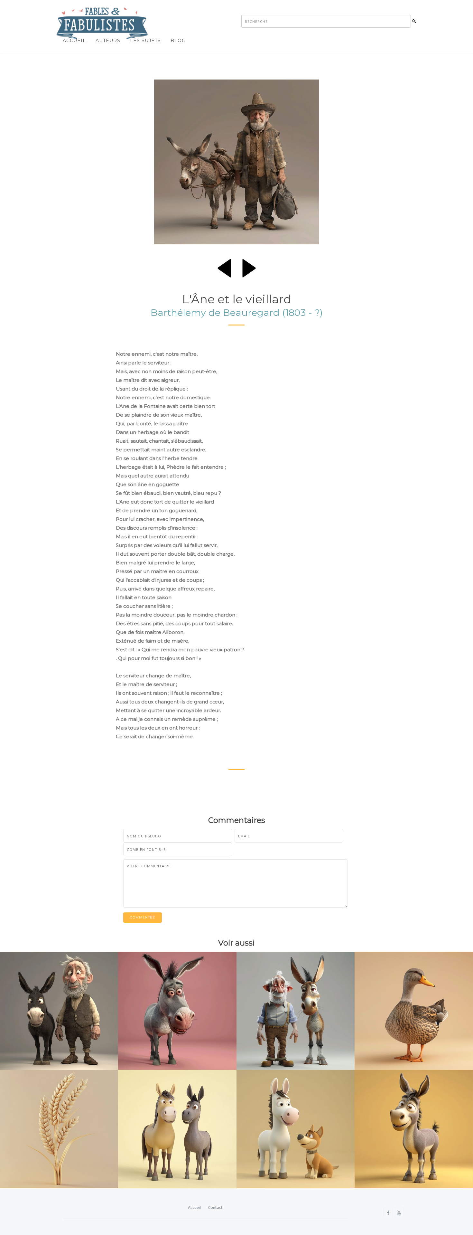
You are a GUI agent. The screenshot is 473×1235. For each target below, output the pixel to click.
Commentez (142, 917)
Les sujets (145, 40)
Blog (178, 40)
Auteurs (108, 40)
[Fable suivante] (249, 267)
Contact (215, 1207)
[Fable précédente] (224, 267)
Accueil (74, 40)
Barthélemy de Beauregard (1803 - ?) (237, 312)
